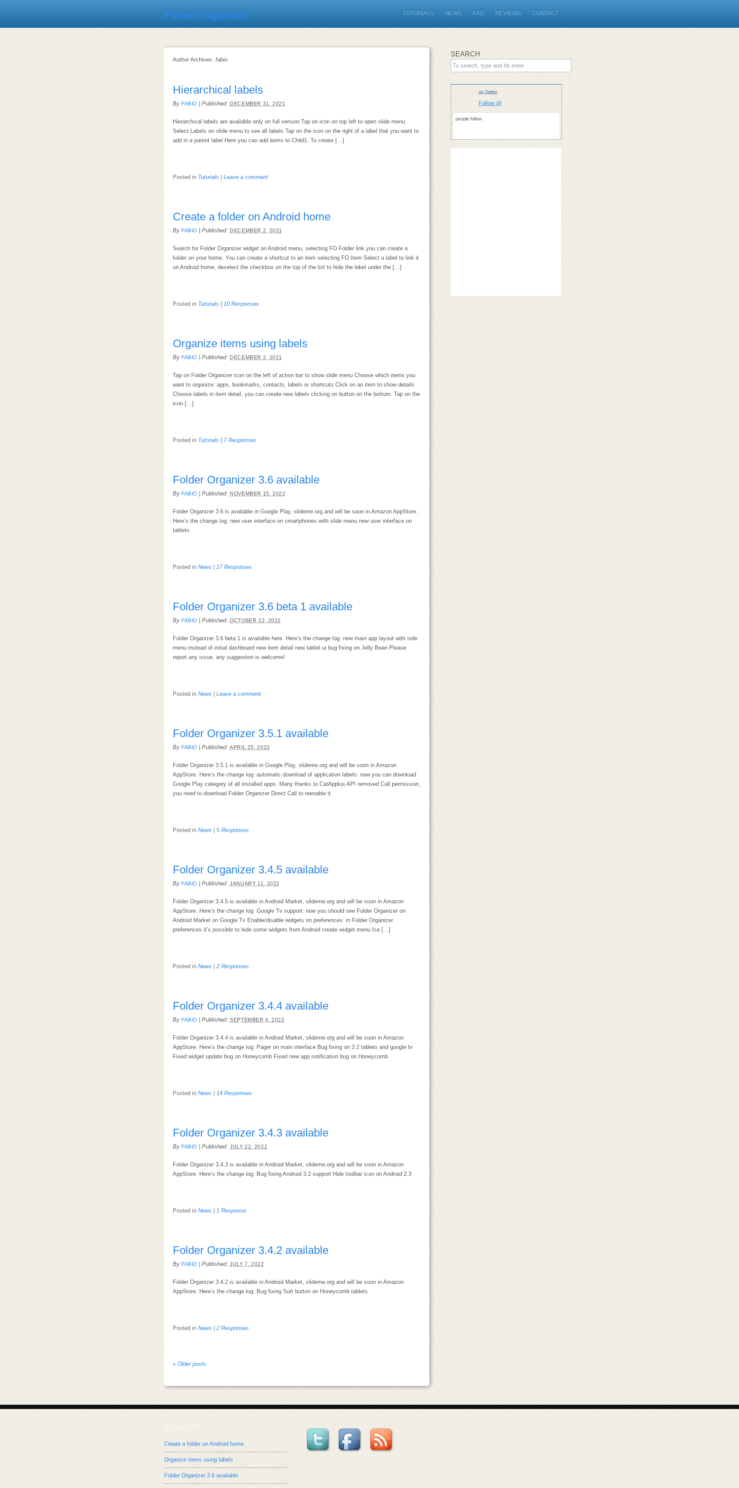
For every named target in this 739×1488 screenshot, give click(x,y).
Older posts (189, 1364)
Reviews (508, 13)
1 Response (231, 1210)
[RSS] (382, 1452)
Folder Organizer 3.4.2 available (250, 1250)
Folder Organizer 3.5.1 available (250, 733)
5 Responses (232, 830)
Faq (478, 13)
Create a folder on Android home (252, 216)
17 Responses (234, 567)
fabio (189, 104)
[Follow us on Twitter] (319, 1452)
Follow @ (490, 103)
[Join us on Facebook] (350, 1452)
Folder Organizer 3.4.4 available (250, 1005)
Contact (545, 13)
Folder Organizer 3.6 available (246, 479)
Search (465, 54)
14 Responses (234, 1093)
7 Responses (240, 440)
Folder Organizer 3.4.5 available (250, 869)
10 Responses (241, 304)
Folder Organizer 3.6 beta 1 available (262, 606)
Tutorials (418, 13)
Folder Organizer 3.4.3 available (250, 1132)
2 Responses (232, 966)
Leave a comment (246, 177)
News (453, 13)
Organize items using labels (240, 343)
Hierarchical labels (218, 89)
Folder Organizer (205, 15)
